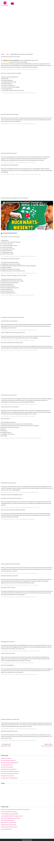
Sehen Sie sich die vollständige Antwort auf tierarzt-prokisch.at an (27, 507)
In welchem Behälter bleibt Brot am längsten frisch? (12, 816)
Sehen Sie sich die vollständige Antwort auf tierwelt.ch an (26, 740)
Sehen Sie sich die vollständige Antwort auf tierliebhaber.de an (27, 492)
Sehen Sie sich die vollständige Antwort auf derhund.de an (26, 350)
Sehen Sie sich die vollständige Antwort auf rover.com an (26, 162)
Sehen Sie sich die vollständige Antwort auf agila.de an (25, 416)
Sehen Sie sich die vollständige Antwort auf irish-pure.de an (26, 69)
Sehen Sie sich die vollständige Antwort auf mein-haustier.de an (27, 585)
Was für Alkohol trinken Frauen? (8, 820)
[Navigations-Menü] (12, 4)
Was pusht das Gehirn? (6, 745)
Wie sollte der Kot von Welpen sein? (8, 822)
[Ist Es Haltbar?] (5, 3)
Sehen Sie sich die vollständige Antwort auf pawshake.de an (26, 573)
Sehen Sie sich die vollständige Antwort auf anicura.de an (26, 123)
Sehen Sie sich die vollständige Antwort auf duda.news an (26, 728)
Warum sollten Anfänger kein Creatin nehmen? (11, 818)
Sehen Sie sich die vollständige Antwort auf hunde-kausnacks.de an (28, 174)
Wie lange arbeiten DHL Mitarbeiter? (8, 824)
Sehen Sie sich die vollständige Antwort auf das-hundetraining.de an (28, 651)
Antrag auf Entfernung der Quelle (8, 69)
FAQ (7, 54)
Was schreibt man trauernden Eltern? (9, 769)
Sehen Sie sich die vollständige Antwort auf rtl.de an (25, 295)
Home (2, 54)
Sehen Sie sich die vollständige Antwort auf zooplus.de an (26, 92)
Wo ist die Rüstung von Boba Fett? (8, 760)
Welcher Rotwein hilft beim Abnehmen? (9, 826)
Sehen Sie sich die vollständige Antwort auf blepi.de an (25, 519)
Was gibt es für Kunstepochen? (7, 775)
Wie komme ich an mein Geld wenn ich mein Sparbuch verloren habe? (15, 809)
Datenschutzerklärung (27, 839)
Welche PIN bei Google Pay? (7, 767)
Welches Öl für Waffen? (6, 758)
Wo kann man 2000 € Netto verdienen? (9, 811)
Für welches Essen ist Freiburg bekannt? (9, 778)
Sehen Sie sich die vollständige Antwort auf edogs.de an (26, 340)
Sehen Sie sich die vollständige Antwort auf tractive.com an (26, 404)
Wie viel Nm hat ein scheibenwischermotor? (10, 771)
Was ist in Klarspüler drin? (47, 745)
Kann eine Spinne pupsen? (6, 829)
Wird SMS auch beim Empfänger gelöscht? (10, 762)
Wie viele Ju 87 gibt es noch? (7, 764)
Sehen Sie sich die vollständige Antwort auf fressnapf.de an (26, 330)
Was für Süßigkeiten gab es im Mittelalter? (10, 813)
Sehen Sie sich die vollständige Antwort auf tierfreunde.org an (27, 674)
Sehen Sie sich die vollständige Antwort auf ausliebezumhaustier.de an (28, 438)
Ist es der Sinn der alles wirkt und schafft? (10, 773)
